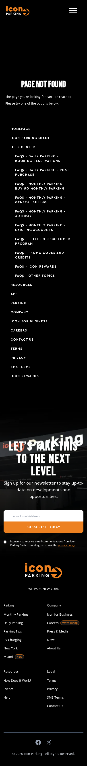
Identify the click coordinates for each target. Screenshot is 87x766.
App (14, 294)
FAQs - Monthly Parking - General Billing (40, 200)
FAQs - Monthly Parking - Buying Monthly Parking (40, 186)
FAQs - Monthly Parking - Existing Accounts (40, 228)
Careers (19, 330)
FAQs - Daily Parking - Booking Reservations (37, 159)
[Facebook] (38, 742)
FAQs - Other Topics (35, 275)
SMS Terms (21, 367)
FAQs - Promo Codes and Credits (39, 255)
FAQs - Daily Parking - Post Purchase (42, 172)
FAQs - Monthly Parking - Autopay (40, 214)
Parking (19, 303)
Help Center (23, 147)
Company (20, 312)
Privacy (18, 358)
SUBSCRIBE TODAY (43, 527)
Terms (17, 348)
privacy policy (66, 545)
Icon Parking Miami (30, 138)
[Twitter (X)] (49, 742)
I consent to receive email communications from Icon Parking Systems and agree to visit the (42, 543)
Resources (21, 285)
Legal (51, 671)
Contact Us (22, 339)
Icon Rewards (25, 376)
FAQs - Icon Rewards (36, 266)
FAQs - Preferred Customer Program (42, 241)
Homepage (20, 129)
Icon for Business (29, 321)
